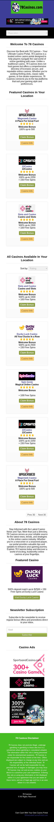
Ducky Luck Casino (27, 334)
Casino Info (27, 143)
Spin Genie (27, 382)
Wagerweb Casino (27, 118)
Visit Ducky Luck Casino (27, 597)
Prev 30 (31, 515)
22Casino (27, 166)
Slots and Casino (27, 214)
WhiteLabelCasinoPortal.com (36, 815)
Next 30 (42, 515)
